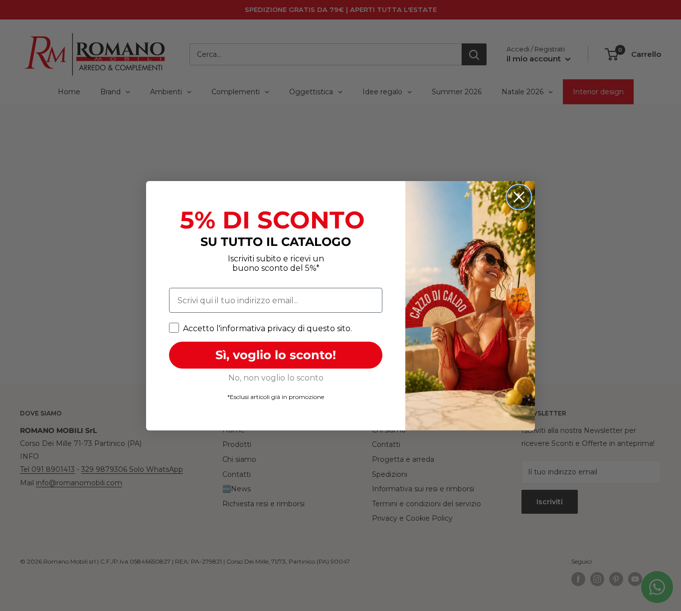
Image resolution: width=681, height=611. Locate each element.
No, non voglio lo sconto (276, 378)
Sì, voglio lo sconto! (275, 355)
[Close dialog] (519, 197)
